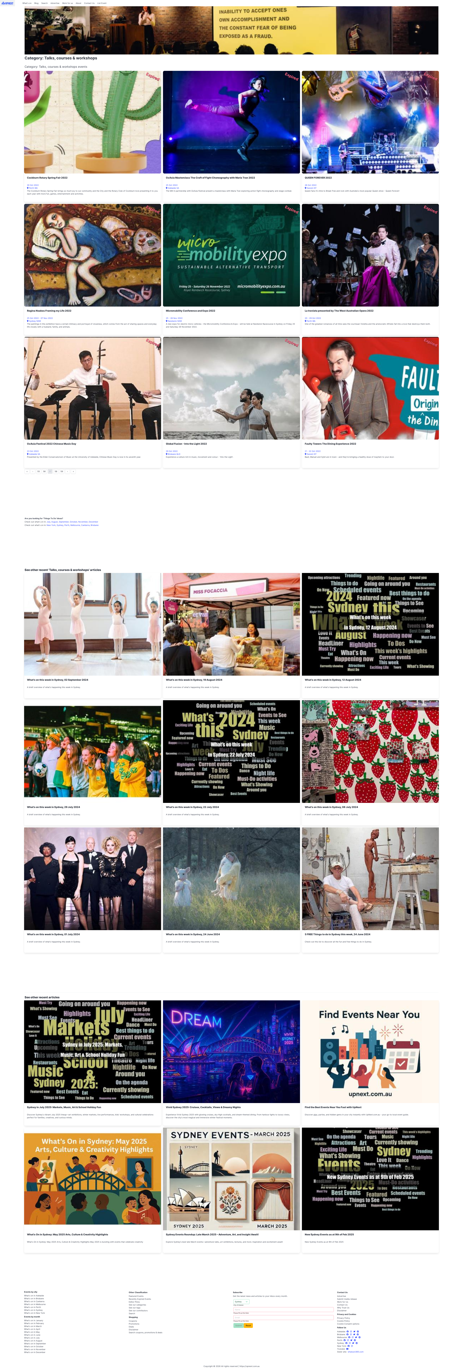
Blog (36, 3)
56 (44, 471)
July (48, 522)
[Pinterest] (357, 1331)
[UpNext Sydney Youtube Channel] (347, 1349)
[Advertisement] (11, 21)
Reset (248, 1325)
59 (62, 471)
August (54, 522)
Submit (238, 1325)
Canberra (85, 525)
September (64, 522)
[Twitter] (354, 1331)
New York (51, 525)
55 (38, 471)
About (78, 3)
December (93, 522)
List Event (101, 3)
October (73, 522)
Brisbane (95, 525)
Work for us (67, 3)
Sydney (60, 525)
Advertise (55, 3)
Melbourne (75, 525)
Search (44, 3)
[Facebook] (348, 1331)
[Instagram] (351, 1331)
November (83, 522)
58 (56, 471)
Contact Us (89, 3)
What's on (26, 3)
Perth (66, 525)
